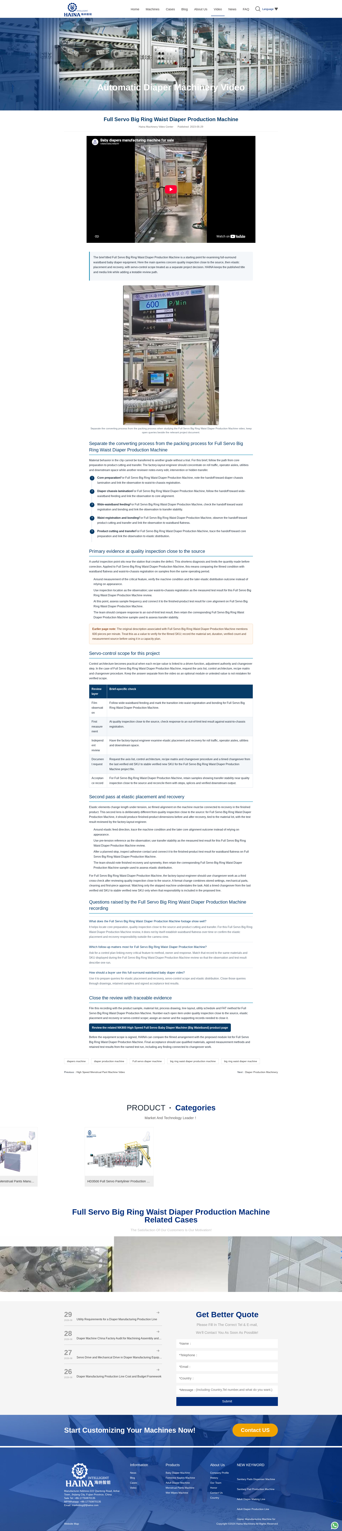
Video (133, 1487)
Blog (132, 1477)
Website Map (71, 1523)
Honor (213, 1487)
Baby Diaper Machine (178, 1472)
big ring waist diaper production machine (193, 1061)
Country (214, 1497)
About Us (217, 1465)
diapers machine (76, 1061)
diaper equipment (247, 1510)
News (133, 1472)
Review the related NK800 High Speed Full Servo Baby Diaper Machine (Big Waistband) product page (160, 1027)
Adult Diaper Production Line (253, 1490)
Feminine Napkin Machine (180, 1477)
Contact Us (216, 1492)
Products (173, 1465)
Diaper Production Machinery (261, 1072)
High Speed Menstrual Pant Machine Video (100, 1072)
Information (139, 1465)
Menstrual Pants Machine (180, 1487)
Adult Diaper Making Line (251, 1480)
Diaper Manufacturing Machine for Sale (256, 1503)
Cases (133, 1482)
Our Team (215, 1482)
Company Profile (219, 1472)
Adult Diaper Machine (178, 1482)
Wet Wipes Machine (177, 1492)
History (214, 1477)
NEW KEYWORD (250, 1465)
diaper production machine (109, 1061)
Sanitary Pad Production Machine (255, 1470)
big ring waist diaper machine (240, 1061)
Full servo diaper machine (147, 1061)
